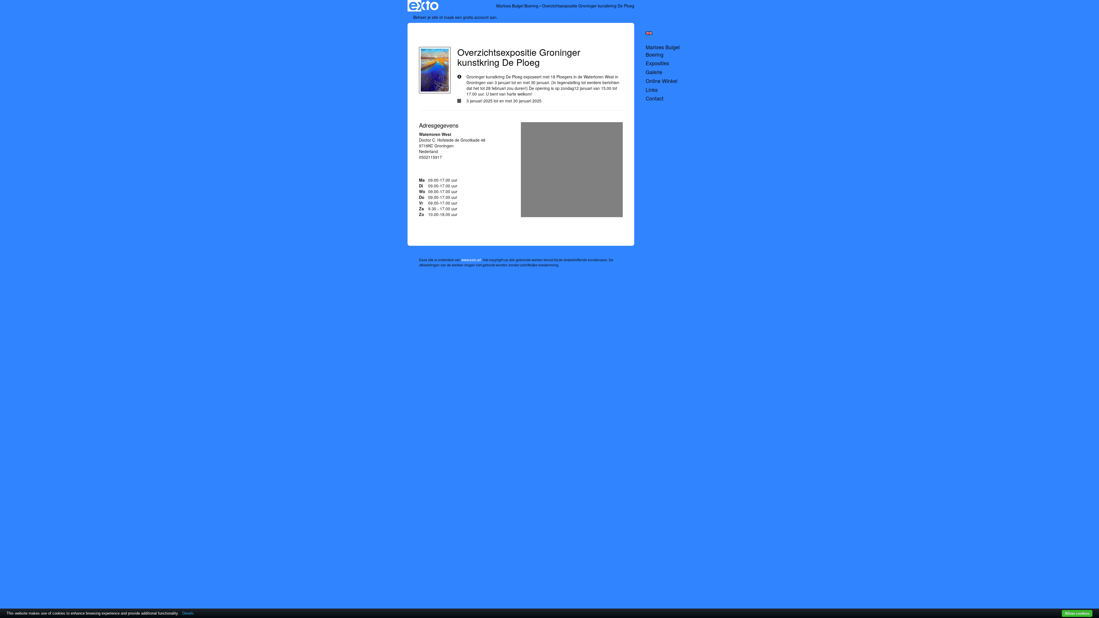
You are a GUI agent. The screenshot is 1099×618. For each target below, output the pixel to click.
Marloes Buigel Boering (517, 6)
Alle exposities (436, 37)
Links (652, 89)
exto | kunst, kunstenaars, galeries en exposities (424, 5)
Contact (654, 98)
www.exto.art (471, 259)
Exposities (657, 63)
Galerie (654, 72)
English (649, 33)
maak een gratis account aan (470, 17)
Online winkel (661, 80)
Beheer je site (425, 17)
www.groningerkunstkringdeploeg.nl (451, 168)
